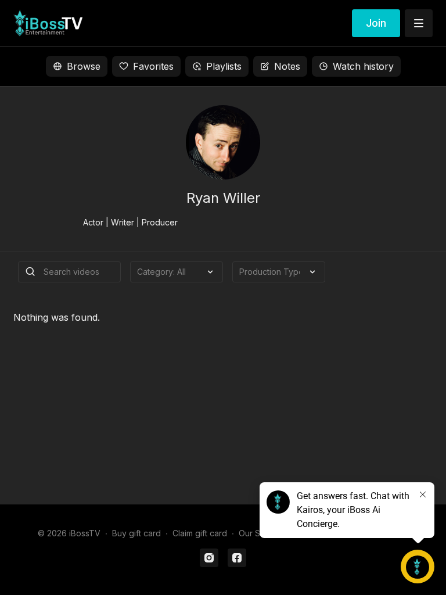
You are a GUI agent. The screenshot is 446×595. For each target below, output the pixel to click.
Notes (287, 66)
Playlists (224, 66)
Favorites (153, 66)
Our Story (257, 533)
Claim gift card (199, 533)
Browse (83, 66)
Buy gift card (136, 533)
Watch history (363, 66)
